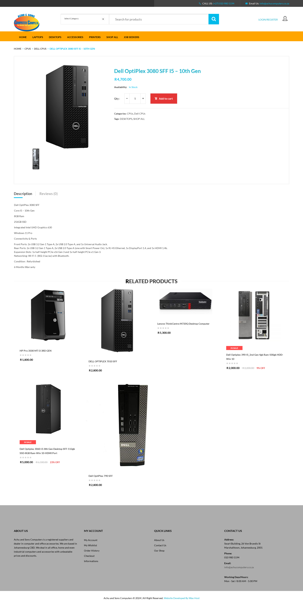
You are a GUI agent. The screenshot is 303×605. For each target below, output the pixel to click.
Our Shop (159, 550)
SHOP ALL (112, 37)
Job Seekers (131, 37)
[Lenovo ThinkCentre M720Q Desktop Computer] (186, 301)
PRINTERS (95, 37)
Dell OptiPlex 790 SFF (101, 475)
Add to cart (166, 98)
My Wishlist (90, 545)
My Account (90, 540)
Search (213, 19)
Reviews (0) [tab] (48, 193)
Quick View (72, 310)
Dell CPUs (40, 48)
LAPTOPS (37, 37)
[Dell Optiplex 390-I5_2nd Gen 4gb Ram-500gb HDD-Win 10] (255, 315)
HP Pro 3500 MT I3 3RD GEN (36, 350)
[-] (126, 98)
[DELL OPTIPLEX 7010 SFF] (117, 320)
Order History (91, 550)
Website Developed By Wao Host (182, 598)
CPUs (28, 48)
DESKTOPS (55, 37)
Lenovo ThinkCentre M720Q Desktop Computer (183, 323)
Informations (91, 561)
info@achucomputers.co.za (274, 3)
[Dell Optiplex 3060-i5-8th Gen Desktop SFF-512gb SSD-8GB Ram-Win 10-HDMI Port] (48, 409)
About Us (159, 540)
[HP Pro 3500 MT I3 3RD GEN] (48, 315)
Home (23, 37)
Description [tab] (23, 193)
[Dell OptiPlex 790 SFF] (117, 425)
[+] (143, 98)
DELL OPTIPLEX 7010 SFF (103, 361)
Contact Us (160, 545)
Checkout (89, 555)
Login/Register (268, 19)
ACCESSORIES (75, 37)
